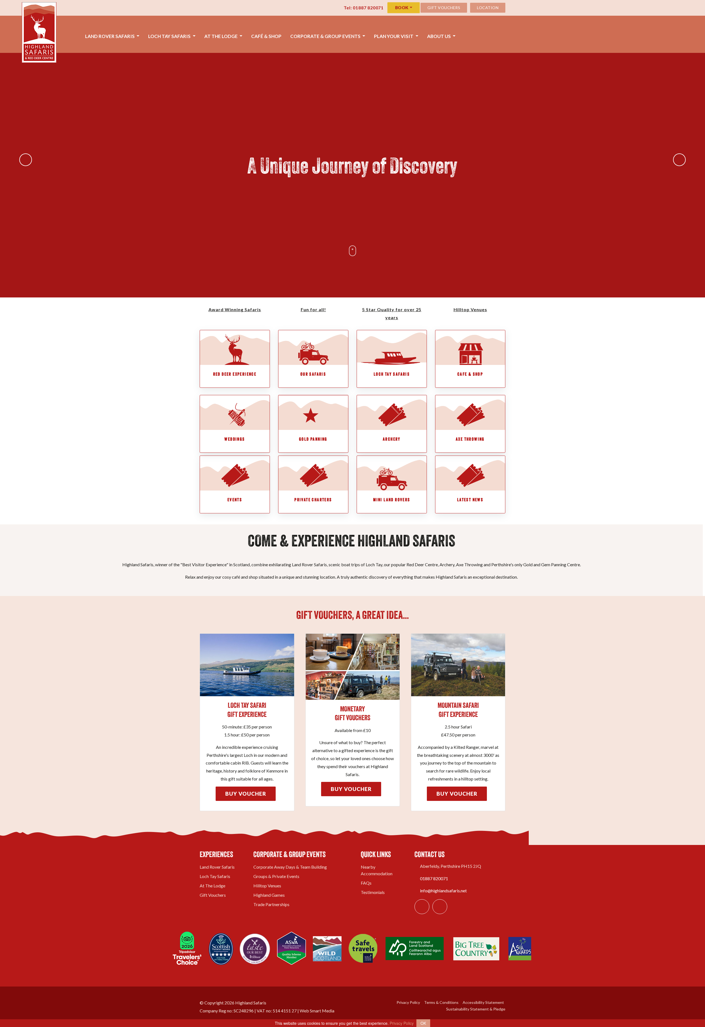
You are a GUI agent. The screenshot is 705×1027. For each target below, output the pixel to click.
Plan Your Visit (394, 36)
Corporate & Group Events (325, 36)
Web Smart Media (317, 1010)
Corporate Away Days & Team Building (290, 866)
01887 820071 (434, 878)
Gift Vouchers (443, 7)
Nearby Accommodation (376, 870)
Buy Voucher (245, 793)
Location (487, 7)
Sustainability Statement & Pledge (475, 1009)
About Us (439, 36)
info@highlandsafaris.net (443, 890)
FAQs (366, 882)
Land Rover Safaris (110, 36)
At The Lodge (221, 36)
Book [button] (401, 7)
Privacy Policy (408, 1002)
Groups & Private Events (276, 876)
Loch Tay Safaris (169, 36)
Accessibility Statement (483, 1002)
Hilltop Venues (267, 885)
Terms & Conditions (441, 1002)
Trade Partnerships (271, 904)
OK (423, 1023)
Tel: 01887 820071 (363, 7)
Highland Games (269, 895)
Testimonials (373, 892)
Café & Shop (266, 36)
